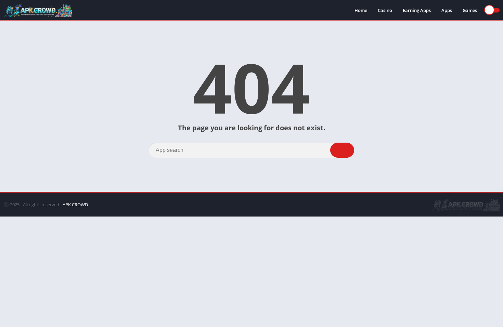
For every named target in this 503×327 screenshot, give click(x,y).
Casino (385, 10)
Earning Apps (417, 10)
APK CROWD (75, 204)
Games (470, 10)
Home (360, 10)
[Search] (342, 150)
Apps (446, 10)
